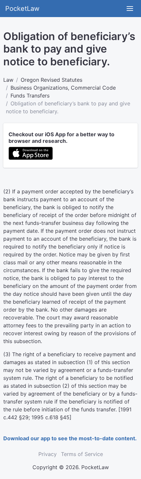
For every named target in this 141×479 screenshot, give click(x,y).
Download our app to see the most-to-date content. (70, 438)
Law (8, 79)
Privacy (47, 454)
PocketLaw (22, 8)
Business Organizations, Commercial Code (63, 87)
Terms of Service (82, 454)
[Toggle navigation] (130, 8)
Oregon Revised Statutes (51, 79)
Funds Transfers (30, 95)
